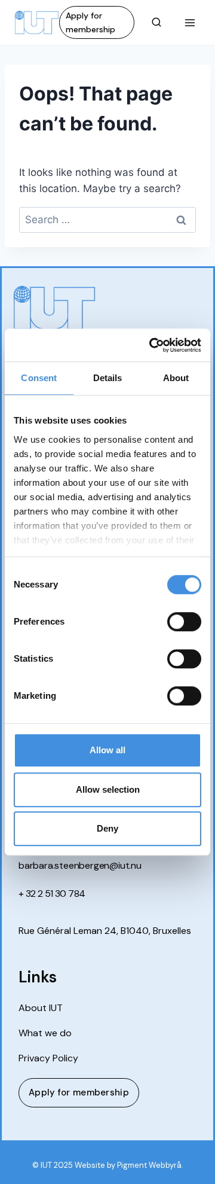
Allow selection (108, 789)
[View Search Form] (156, 22)
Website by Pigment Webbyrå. (129, 1165)
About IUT (41, 1008)
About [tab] (176, 378)
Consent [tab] (39, 378)
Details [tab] (107, 378)
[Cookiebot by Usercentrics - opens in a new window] (151, 345)
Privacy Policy (48, 1058)
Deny (107, 828)
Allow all (107, 750)
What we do (45, 1033)
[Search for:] (107, 220)
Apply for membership (90, 22)
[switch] (184, 621)
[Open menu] (190, 22)
